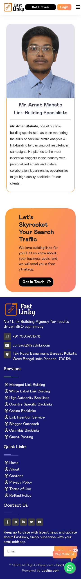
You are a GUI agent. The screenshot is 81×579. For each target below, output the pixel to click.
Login (64, 7)
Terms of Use (19, 489)
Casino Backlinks (22, 411)
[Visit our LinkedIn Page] (24, 522)
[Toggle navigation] (77, 7)
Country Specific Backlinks (30, 404)
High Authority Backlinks (28, 398)
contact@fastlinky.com (31, 345)
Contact (15, 476)
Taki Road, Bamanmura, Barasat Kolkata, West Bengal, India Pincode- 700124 (45, 356)
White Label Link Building (29, 391)
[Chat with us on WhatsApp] (69, 567)
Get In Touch (33, 282)
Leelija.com (50, 570)
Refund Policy (20, 495)
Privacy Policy (20, 482)
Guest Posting (20, 437)
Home (13, 463)
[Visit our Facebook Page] (8, 522)
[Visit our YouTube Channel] (39, 522)
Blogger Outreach (23, 424)
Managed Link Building (26, 385)
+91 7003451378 (26, 336)
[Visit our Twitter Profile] (32, 522)
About (14, 469)
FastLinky (64, 565)
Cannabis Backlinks (24, 430)
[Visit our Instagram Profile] (16, 522)
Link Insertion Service (26, 417)
